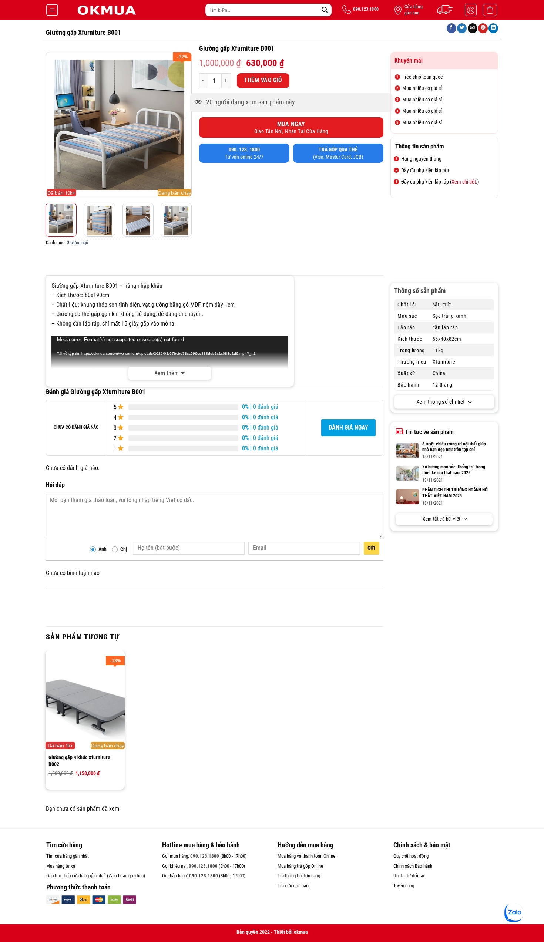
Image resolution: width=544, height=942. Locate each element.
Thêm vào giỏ (263, 80)
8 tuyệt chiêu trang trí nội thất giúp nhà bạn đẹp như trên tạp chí (454, 447)
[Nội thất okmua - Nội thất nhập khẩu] (106, 10)
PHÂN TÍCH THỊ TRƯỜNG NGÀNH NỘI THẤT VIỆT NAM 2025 (455, 492)
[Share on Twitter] (462, 28)
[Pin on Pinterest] (483, 28)
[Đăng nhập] (471, 10)
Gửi (371, 548)
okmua (301, 932)
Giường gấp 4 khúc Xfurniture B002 (79, 760)
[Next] (185, 122)
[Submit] (324, 10)
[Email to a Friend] (472, 28)
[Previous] (52, 122)
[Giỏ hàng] (490, 10)
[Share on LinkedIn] (493, 28)
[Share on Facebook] (451, 28)
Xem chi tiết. (464, 182)
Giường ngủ (77, 242)
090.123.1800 (204, 856)
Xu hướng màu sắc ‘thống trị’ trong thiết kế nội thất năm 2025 (453, 469)
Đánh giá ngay (348, 427)
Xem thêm (166, 373)
